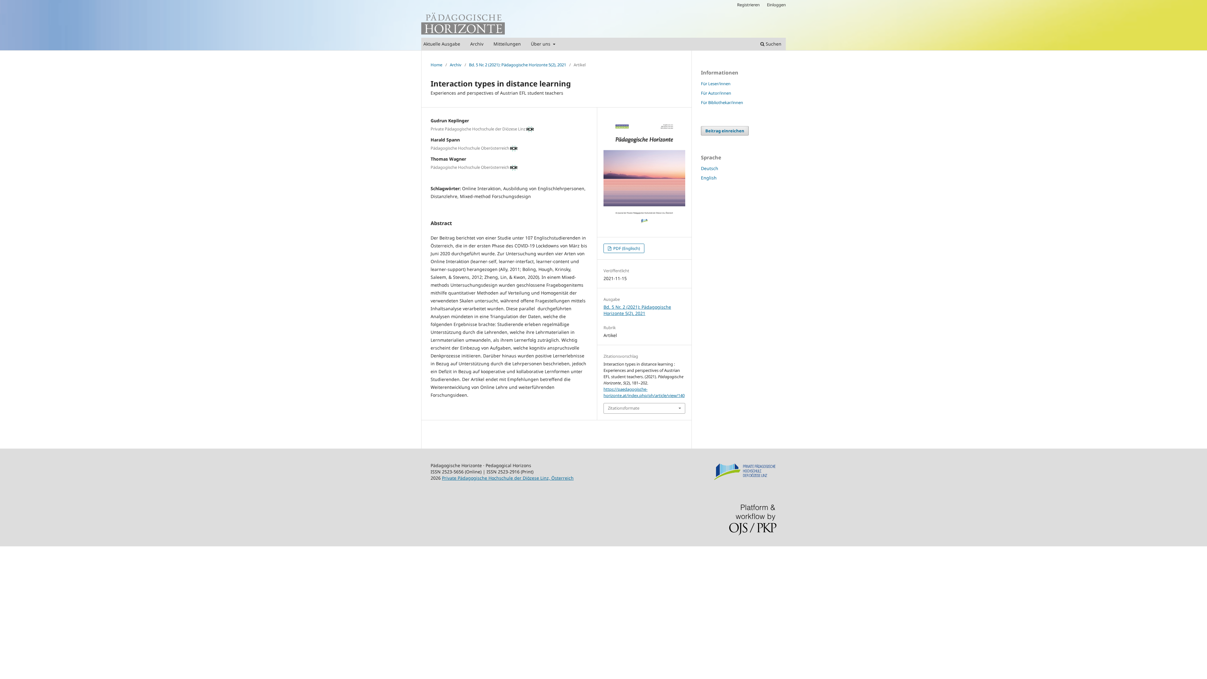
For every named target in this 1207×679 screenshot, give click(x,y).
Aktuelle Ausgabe (441, 44)
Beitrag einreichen (724, 131)
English (709, 178)
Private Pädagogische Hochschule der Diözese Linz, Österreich (508, 478)
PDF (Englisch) (626, 248)
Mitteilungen (507, 44)
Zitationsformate (623, 408)
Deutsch (709, 168)
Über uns (541, 44)
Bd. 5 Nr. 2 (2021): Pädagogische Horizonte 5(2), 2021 (517, 65)
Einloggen (776, 5)
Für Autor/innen (716, 93)
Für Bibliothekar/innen (722, 102)
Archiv (476, 44)
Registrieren (748, 5)
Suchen (772, 44)
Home (436, 65)
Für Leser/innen (715, 83)
